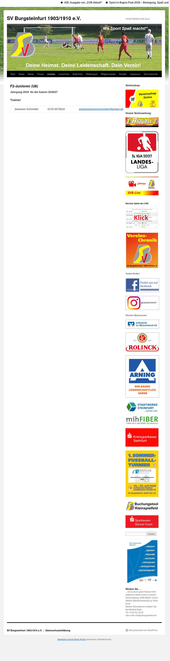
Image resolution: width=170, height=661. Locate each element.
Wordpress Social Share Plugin (71, 639)
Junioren (51, 74)
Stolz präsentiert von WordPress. (143, 630)
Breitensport (92, 74)
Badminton (78, 74)
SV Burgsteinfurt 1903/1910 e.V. (44, 18)
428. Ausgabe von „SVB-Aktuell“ (74, 2)
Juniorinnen (63, 74)
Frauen (40, 74)
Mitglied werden (108, 74)
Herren (31, 74)
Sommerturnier (151, 74)
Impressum (135, 74)
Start (13, 74)
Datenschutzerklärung (57, 630)
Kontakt (123, 74)
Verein (21, 74)
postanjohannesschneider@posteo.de (101, 109)
